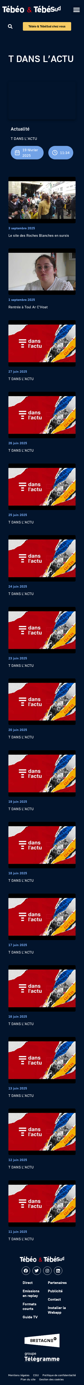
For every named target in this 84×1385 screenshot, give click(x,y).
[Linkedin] (58, 1271)
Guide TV (30, 1317)
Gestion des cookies (51, 1379)
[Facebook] (26, 1271)
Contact (54, 1299)
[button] (76, 10)
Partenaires (57, 1282)
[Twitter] (36, 1271)
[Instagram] (47, 1271)
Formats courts (29, 1306)
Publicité (55, 1291)
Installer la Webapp (57, 1310)
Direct (28, 1282)
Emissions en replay (31, 1293)
